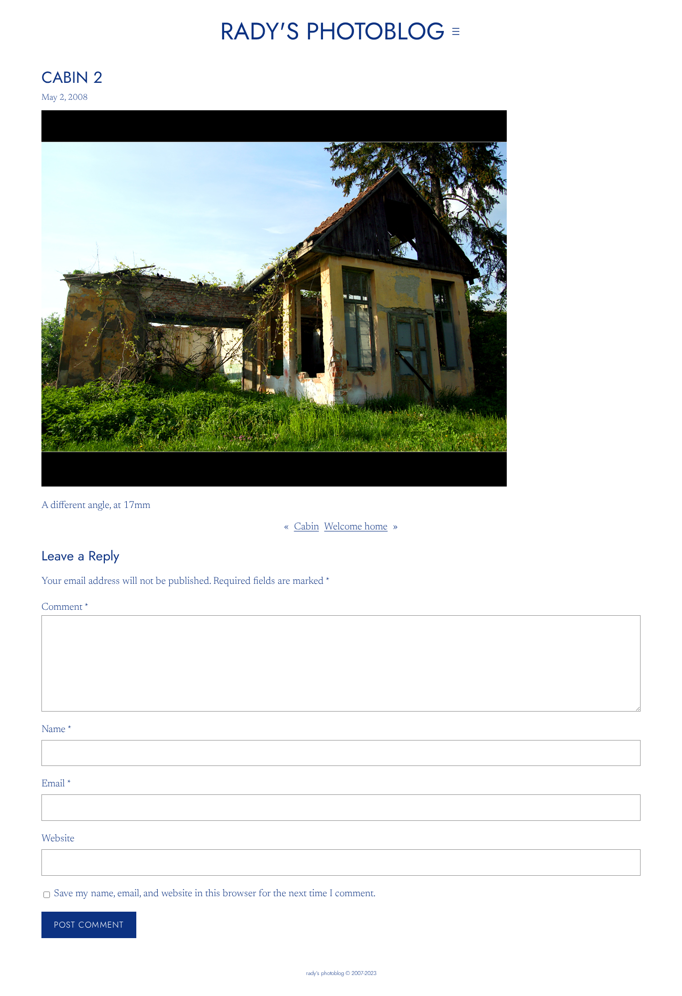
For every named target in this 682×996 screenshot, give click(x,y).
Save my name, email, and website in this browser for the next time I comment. (214, 894)
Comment (64, 607)
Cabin (306, 527)
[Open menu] (456, 31)
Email (56, 784)
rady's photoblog (332, 31)
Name (56, 730)
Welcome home (355, 527)
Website (57, 839)
